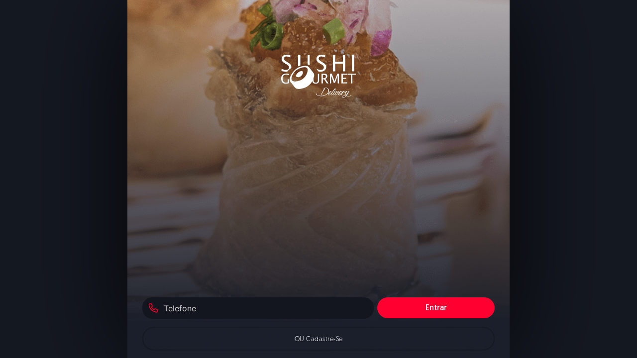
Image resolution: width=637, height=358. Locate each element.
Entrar (436, 308)
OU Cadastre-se (319, 339)
